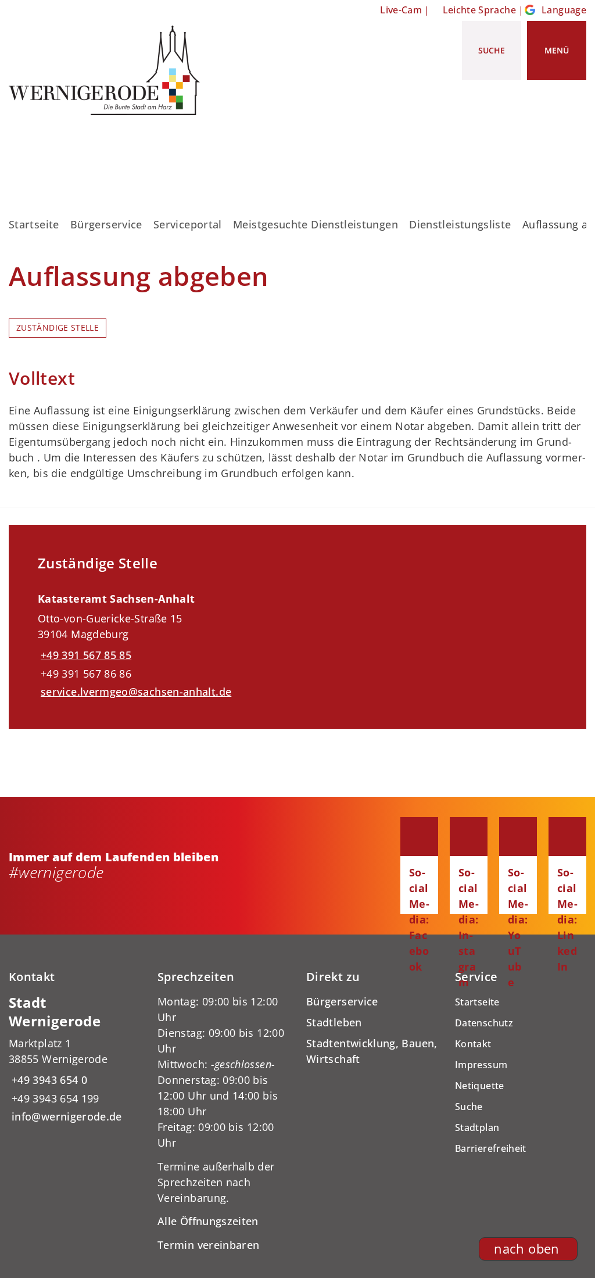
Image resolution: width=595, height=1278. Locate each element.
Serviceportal (187, 224)
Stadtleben (334, 1022)
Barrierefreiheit (490, 1148)
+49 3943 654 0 (48, 1080)
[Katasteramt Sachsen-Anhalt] (297, 641)
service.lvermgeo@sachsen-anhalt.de (134, 692)
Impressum (481, 1064)
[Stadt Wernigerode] (74, 1059)
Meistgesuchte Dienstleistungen (315, 224)
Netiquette (479, 1085)
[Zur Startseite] (109, 70)
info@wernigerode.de (65, 1116)
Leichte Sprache (479, 9)
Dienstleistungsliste (460, 224)
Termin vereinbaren (208, 1245)
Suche (469, 1106)
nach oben (526, 1248)
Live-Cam (401, 9)
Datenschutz (484, 1022)
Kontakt (473, 1043)
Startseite (34, 224)
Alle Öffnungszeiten (208, 1221)
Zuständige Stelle (57, 328)
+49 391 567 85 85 (84, 655)
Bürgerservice (106, 224)
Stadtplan (477, 1127)
